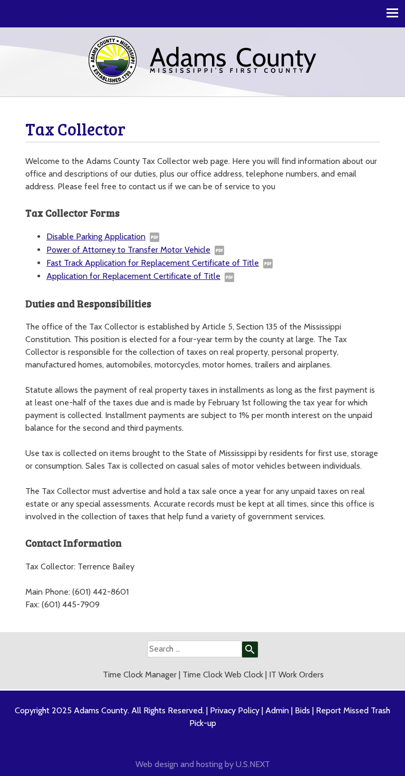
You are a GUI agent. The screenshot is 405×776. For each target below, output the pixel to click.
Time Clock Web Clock (222, 675)
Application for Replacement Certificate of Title (133, 276)
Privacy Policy (234, 710)
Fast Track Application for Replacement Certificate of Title (152, 263)
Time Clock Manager (140, 675)
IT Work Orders (296, 675)
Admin (277, 710)
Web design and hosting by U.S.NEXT (203, 764)
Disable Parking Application (96, 236)
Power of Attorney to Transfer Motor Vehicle (128, 250)
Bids (302, 710)
